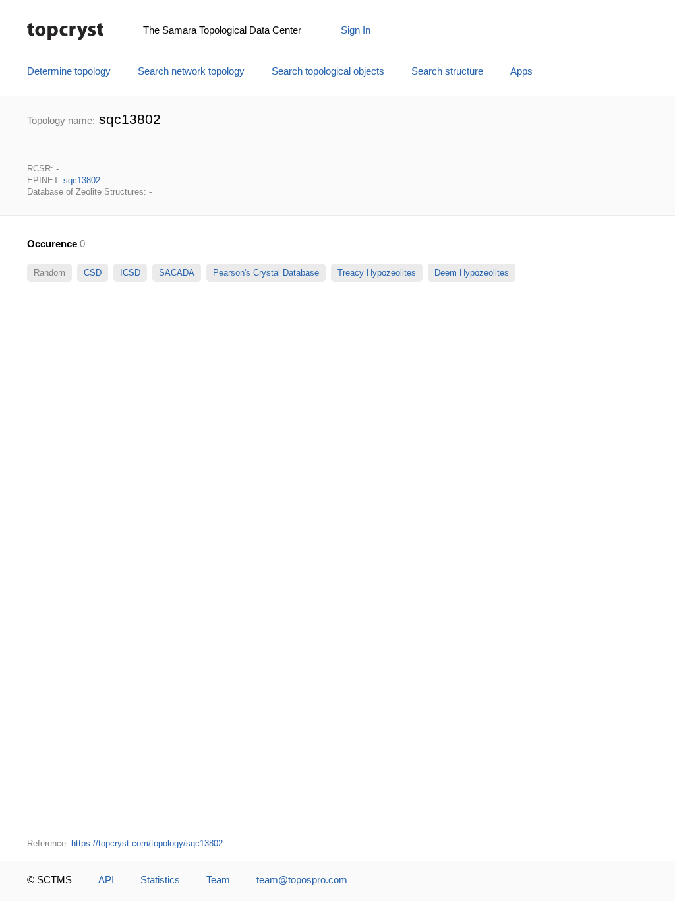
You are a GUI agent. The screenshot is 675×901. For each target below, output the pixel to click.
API (106, 880)
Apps (521, 71)
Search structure (447, 71)
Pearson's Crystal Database (266, 273)
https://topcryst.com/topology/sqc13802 (147, 843)
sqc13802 (81, 180)
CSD (92, 273)
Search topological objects (328, 71)
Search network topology (191, 71)
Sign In (355, 30)
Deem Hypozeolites (472, 273)
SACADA (176, 273)
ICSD (130, 273)
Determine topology (69, 71)
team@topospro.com (301, 880)
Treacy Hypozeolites (377, 273)
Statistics (160, 880)
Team (218, 880)
